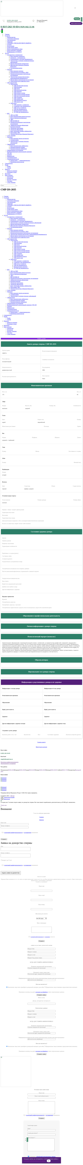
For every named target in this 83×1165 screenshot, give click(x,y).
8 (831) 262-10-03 (12, 20)
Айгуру (12, 795)
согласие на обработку (42, 992)
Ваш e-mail (41, 895)
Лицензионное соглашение (8, 763)
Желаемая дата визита (42, 913)
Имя (2, 846)
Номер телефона (5, 853)
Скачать (41, 817)
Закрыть (41, 820)
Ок (48, 1160)
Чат (2, 799)
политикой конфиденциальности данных (34, 1160)
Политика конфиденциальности (9, 762)
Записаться (7, 799)
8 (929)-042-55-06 (26, 27)
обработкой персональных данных (46, 1156)
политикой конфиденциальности (13, 832)
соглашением (27, 832)
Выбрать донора (42, 338)
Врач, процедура (41, 923)
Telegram (77, 18)
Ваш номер (41, 904)
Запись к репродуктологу (76, 23)
